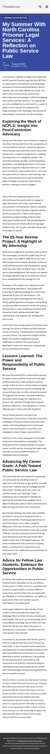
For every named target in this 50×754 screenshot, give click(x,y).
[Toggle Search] (40, 7)
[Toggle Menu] (47, 7)
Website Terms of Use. (25, 741)
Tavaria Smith (18, 64)
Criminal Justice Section (15, 18)
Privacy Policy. (38, 741)
